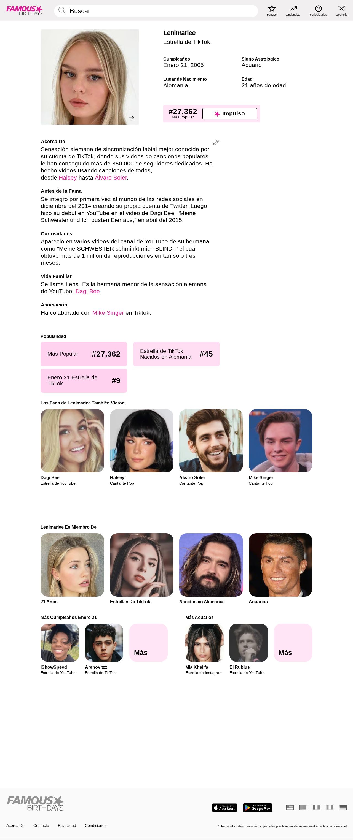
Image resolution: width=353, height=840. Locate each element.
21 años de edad (264, 85)
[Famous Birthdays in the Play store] (257, 807)
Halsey (68, 177)
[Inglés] (290, 807)
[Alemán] (343, 807)
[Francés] (316, 807)
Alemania (175, 85)
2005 (197, 65)
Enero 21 (175, 65)
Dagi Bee (88, 291)
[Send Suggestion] (216, 143)
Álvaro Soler (111, 177)
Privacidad (67, 825)
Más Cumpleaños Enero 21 (69, 617)
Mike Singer (108, 312)
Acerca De (15, 825)
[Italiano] (329, 807)
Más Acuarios (199, 617)
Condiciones (95, 825)
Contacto (41, 825)
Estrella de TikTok (186, 42)
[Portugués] (303, 807)
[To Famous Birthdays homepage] (25, 10)
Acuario (252, 65)
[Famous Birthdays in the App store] (224, 807)
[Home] (89, 803)
